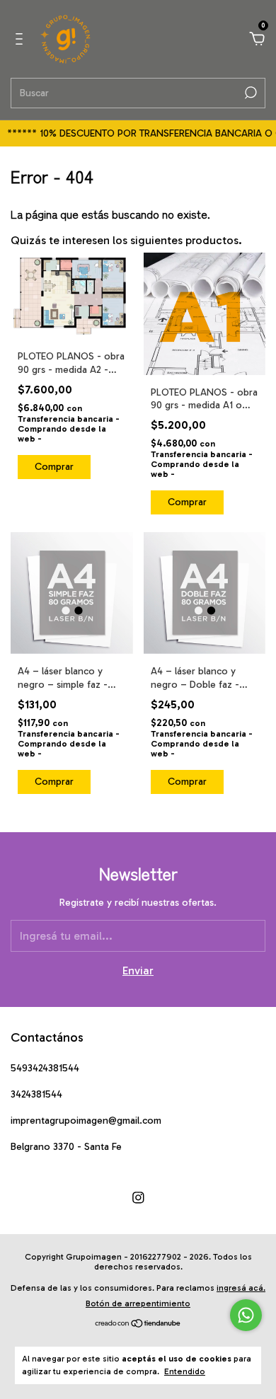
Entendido (184, 1371)
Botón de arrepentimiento (138, 1303)
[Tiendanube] (138, 1324)
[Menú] (22, 39)
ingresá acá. (241, 1288)
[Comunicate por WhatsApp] (246, 1315)
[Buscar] (249, 92)
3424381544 (36, 1094)
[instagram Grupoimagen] (138, 1197)
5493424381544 (45, 1068)
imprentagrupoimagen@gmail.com (86, 1121)
